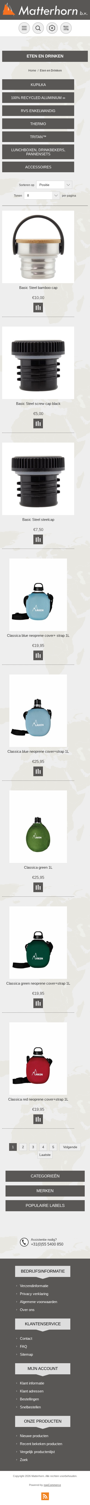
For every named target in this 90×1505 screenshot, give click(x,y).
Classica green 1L (38, 867)
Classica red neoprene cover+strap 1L (38, 1099)
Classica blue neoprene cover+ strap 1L (38, 635)
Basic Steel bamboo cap (38, 288)
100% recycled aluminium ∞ (38, 98)
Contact (26, 1338)
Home (32, 70)
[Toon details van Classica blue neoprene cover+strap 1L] (38, 710)
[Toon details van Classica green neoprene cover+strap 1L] (38, 942)
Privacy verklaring (34, 1294)
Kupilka (38, 85)
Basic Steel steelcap (38, 519)
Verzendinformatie (34, 1286)
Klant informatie (32, 1383)
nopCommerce (52, 1485)
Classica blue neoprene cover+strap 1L (38, 751)
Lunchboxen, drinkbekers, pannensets (38, 152)
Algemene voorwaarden (38, 1302)
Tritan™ (38, 137)
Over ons (27, 1310)
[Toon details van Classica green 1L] (38, 826)
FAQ (23, 1346)
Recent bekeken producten (41, 1444)
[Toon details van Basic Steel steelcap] (38, 479)
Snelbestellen (30, 1407)
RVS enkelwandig (38, 111)
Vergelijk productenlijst (37, 1452)
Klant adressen (31, 1391)
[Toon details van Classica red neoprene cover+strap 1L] (38, 1058)
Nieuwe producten (34, 1436)
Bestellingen (29, 1399)
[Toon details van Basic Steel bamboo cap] (38, 247)
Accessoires (38, 167)
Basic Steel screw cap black (38, 403)
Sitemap (26, 1354)
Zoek (24, 1460)
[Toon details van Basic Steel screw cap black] (38, 363)
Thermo (38, 124)
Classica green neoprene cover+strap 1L (38, 983)
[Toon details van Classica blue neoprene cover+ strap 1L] (38, 595)
